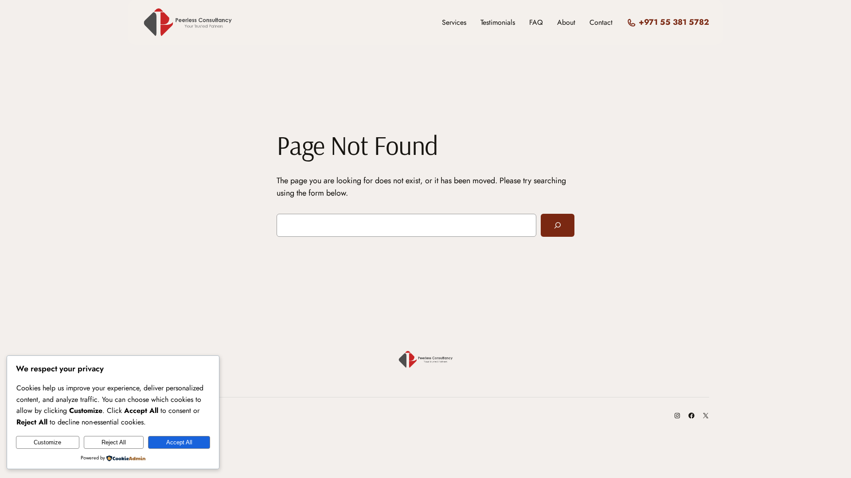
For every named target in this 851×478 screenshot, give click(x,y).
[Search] (557, 225)
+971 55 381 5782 (674, 22)
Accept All (179, 442)
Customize (47, 442)
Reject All (113, 442)
